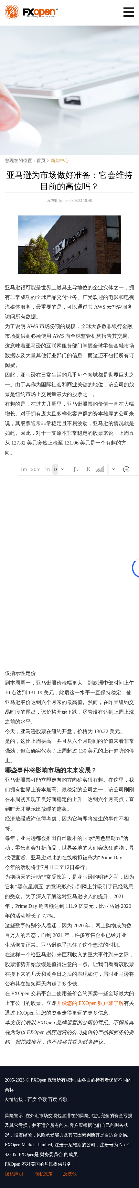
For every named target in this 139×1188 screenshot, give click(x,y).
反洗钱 (70, 1174)
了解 (118, 1003)
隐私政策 (44, 1174)
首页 (41, 160)
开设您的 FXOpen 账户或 (85, 1003)
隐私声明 (14, 1174)
